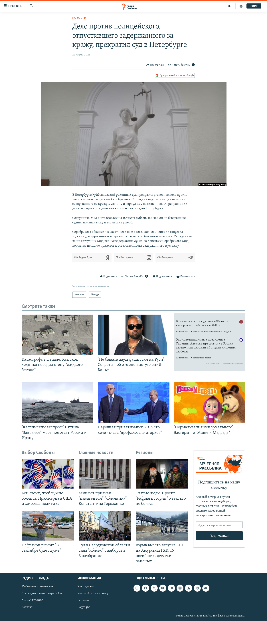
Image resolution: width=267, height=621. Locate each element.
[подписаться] (205, 588)
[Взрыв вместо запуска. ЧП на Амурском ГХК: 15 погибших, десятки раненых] (162, 526)
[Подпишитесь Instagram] (180, 588)
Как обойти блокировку (93, 593)
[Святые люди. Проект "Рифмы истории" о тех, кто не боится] (162, 474)
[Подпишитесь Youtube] (162, 588)
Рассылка (84, 600)
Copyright (84, 607)
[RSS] (188, 588)
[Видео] (230, 6)
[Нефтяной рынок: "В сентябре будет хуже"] (48, 526)
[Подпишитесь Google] (137, 588)
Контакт (27, 607)
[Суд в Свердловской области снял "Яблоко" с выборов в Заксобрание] (105, 526)
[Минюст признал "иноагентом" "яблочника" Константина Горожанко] (105, 474)
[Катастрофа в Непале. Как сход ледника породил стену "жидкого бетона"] (57, 335)
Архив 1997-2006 (32, 600)
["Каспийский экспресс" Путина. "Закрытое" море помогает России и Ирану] (57, 402)
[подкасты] (241, 6)
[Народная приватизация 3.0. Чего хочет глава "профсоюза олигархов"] (133, 402)
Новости (79, 18)
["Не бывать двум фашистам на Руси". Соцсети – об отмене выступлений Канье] (133, 335)
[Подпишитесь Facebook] (145, 588)
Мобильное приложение (38, 586)
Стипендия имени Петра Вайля (42, 593)
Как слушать (86, 586)
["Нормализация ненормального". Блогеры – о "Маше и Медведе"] (209, 402)
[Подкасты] (197, 588)
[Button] (155, 65)
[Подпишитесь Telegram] (171, 588)
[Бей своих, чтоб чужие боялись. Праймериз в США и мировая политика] (48, 474)
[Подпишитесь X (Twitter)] (154, 588)
